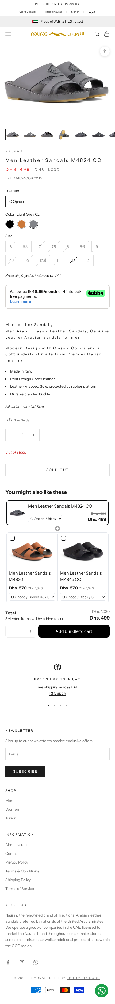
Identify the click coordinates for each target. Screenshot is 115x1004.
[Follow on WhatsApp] (36, 962)
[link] (17, 512)
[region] (57, 680)
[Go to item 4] (64, 134)
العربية (92, 12)
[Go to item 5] (81, 134)
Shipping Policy (18, 879)
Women (12, 809)
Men (9, 800)
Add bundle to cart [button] (73, 631)
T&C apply (57, 693)
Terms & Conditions (22, 871)
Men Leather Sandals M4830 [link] (30, 576)
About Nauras (16, 844)
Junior (10, 818)
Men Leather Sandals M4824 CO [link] (60, 506)
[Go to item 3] (47, 134)
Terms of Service (19, 888)
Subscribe (25, 771)
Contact (12, 853)
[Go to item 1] (12, 134)
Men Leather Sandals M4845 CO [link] (81, 576)
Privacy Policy (16, 862)
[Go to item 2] (29, 134)
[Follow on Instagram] (22, 962)
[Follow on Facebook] (8, 962)
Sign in (75, 12)
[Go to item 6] (98, 134)
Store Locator (27, 12)
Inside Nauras (53, 12)
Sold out (57, 470)
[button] (11, 631)
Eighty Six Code (83, 978)
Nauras (13, 151)
